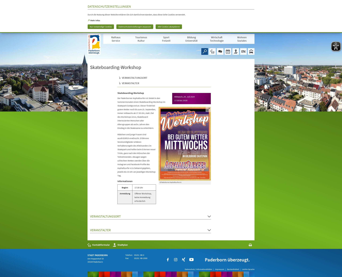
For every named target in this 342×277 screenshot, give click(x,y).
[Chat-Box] (220, 51)
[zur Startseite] (94, 44)
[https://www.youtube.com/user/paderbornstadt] (191, 260)
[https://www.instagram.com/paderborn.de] (176, 260)
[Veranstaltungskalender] (228, 51)
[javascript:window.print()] (248, 245)
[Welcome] (243, 51)
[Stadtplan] (235, 51)
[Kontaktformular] (212, 51)
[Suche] (204, 51)
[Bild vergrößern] (185, 143)
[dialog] (171, 16)
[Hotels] (251, 51)
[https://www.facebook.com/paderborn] (168, 260)
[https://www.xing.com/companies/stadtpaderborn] (183, 260)
